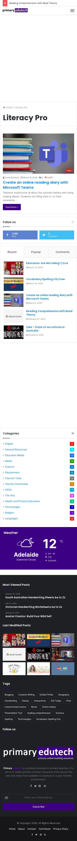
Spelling (9, 719)
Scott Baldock (11, 177)
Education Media (14, 455)
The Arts (10, 495)
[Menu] (72, 10)
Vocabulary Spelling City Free (45, 279)
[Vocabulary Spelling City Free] (13, 284)
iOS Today (56, 700)
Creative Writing (26, 694)
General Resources (16, 449)
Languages (11, 518)
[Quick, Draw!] (14, 668)
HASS (8, 489)
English (9, 443)
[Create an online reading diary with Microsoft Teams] (13, 300)
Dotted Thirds (46, 694)
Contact (31, 828)
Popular (36, 252)
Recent (12, 252)
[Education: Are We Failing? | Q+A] (13, 268)
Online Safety (49, 706)
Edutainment (12, 472)
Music (34, 706)
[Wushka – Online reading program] (62, 668)
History (25, 700)
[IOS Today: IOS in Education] (62, 654)
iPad (68, 700)
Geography (63, 694)
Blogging (9, 694)
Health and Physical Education (22, 501)
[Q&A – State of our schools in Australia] (13, 332)
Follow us (9, 729)
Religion (9, 512)
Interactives (40, 700)
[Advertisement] (38, 56)
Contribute (45, 828)
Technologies (12, 506)
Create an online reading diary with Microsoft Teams (49, 296)
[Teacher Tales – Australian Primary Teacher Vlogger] (38, 668)
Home (8, 107)
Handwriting (11, 700)
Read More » (12, 207)
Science (9, 466)
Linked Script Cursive (15, 706)
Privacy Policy (60, 828)
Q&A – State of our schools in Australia (45, 328)
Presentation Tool (13, 713)
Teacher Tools (13, 478)
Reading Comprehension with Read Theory (33, 3)
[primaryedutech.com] (15, 10)
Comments (62, 252)
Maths (8, 461)
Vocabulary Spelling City (48, 719)
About (21, 828)
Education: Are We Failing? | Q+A (47, 263)
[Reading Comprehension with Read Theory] (13, 316)
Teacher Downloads (16, 484)
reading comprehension (39, 713)
